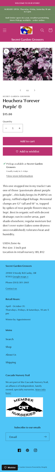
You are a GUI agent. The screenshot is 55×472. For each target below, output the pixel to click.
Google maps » (20, 276)
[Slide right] (35, 90)
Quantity (7, 121)
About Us (11, 354)
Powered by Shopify (39, 467)
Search (10, 339)
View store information (19, 176)
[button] (5, 30)
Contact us (11, 288)
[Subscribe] (45, 436)
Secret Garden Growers (23, 467)
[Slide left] (20, 90)
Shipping (11, 362)
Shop (9, 346)
